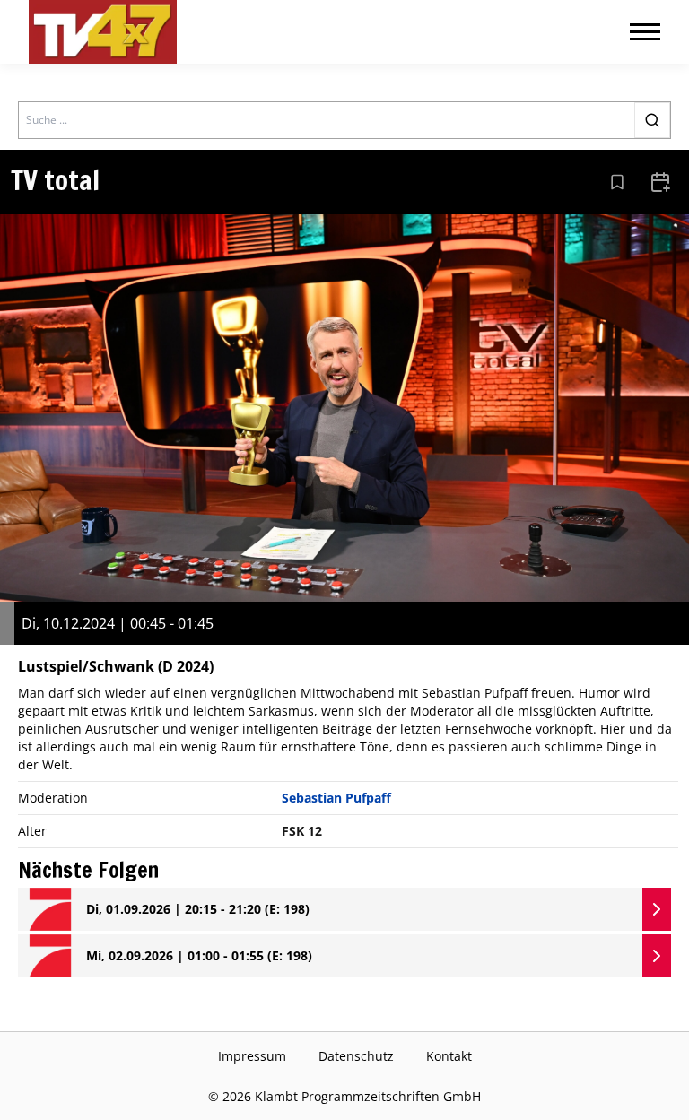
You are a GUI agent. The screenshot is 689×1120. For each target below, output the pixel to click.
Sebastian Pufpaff (336, 797)
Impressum (252, 1055)
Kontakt (449, 1055)
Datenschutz (356, 1055)
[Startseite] (102, 31)
